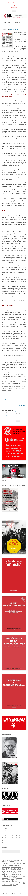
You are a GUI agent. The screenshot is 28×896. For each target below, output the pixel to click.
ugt (24, 882)
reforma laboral (6, 879)
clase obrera (7, 865)
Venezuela (21, 885)
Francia (20, 868)
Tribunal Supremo (15, 883)
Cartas (14, 386)
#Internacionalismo (17, 860)
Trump (20, 883)
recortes (19, 878)
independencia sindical (9, 873)
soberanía (14, 881)
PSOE (16, 388)
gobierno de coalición (16, 869)
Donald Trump (18, 867)
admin (9, 390)
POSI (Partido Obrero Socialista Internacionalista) (11, 893)
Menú (14, 11)
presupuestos (5, 878)
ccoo (23, 863)
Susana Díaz (20, 388)
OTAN (13, 875)
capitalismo (6, 863)
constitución (16, 865)
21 (16, 837)
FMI (17, 868)
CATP (20, 863)
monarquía (6, 874)
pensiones (16, 876)
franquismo (5, 869)
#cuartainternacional (7, 860)
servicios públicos (6, 881)
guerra (5, 871)
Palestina (18, 875)
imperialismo (14, 871)
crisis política (4, 867)
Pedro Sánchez (5, 388)
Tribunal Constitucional (6, 883)
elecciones (4, 868)
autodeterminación (9, 861)
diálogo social (11, 867)
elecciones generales (12, 868)
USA (17, 885)
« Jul (2, 842)
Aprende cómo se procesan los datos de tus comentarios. (12, 415)
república (14, 879)
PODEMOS (23, 876)
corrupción (22, 865)
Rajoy (15, 878)
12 (9, 835)
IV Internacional (20, 873)
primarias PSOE (11, 388)
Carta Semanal (14, 3)
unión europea (9, 884)
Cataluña (15, 863)
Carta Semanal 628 (13, 29)
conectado (15, 411)
